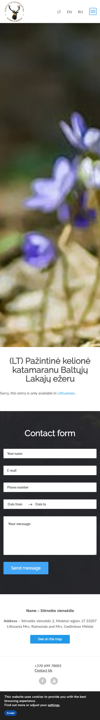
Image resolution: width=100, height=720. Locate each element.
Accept (10, 713)
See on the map (50, 639)
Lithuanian (66, 393)
